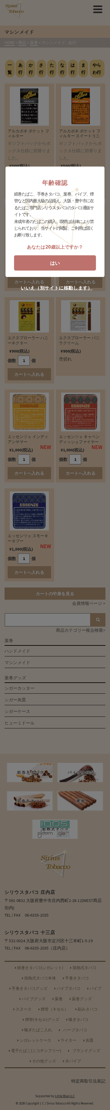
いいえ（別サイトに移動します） (56, 288)
